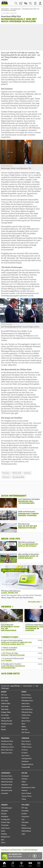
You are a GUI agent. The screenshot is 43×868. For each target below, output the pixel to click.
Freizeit (4, 805)
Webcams (25, 784)
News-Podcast (26, 793)
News (24, 692)
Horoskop (5, 773)
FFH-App (25, 808)
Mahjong (4, 834)
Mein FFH (40, 2)
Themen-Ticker (9, 637)
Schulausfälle (26, 767)
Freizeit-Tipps (5, 822)
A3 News (25, 750)
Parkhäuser (25, 761)
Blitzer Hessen (26, 744)
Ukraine (27, 473)
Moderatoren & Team (28, 787)
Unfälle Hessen (27, 747)
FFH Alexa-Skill (34, 602)
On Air (24, 773)
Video (30, 866)
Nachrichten (5, 9)
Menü (38, 866)
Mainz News (26, 703)
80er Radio (4, 698)
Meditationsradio (6, 724)
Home (4, 866)
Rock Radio (4, 706)
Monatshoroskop (6, 784)
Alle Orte (25, 729)
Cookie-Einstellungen (30, 850)
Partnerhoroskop (6, 790)
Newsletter (25, 811)
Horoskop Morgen (7, 779)
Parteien (5, 473)
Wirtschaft (16, 473)
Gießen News (26, 715)
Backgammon (5, 837)
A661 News (25, 755)
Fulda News (25, 718)
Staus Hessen (26, 741)
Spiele (3, 831)
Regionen (5, 738)
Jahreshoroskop (6, 787)
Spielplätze (4, 811)
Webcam (35, 2)
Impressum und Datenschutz (11, 850)
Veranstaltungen (6, 808)
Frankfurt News (27, 698)
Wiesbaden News (27, 700)
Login (23, 834)
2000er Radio (5, 703)
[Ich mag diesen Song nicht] (39, 856)
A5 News (25, 753)
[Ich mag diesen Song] (30, 856)
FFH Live (4, 695)
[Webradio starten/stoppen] (35, 856)
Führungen (25, 822)
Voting (24, 799)
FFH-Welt (25, 805)
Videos (24, 782)
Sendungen (25, 776)
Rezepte (4, 814)
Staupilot (25, 2)
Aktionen (25, 779)
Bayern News (26, 721)
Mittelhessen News (7, 747)
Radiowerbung (26, 828)
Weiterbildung (26, 831)
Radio (3, 692)
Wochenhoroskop (6, 782)
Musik (13, 866)
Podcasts (24, 790)
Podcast (21, 866)
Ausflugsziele (5, 819)
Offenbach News (27, 712)
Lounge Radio (5, 718)
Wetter (30, 2)
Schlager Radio (6, 712)
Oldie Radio (4, 709)
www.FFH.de (15, 686)
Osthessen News (6, 744)
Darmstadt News (27, 709)
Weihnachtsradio (6, 721)
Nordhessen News (7, 741)
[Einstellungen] (14, 607)
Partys (3, 842)
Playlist (21, 2)
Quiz (2, 839)
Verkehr (25, 738)
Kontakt (24, 814)
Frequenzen (25, 816)
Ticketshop (4, 825)
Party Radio (5, 715)
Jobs (23, 819)
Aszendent (4, 793)
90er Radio (4, 700)
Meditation (4, 816)
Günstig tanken (27, 758)
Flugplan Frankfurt (27, 764)
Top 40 (3, 726)
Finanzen (6, 477)
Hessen (6, 606)
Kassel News (26, 706)
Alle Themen (26, 732)
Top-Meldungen (16, 9)
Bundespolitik (18, 477)
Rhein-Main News (7, 750)
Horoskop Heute (6, 776)
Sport (23, 724)
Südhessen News (6, 753)
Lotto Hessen (5, 828)
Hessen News (26, 695)
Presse (24, 825)
